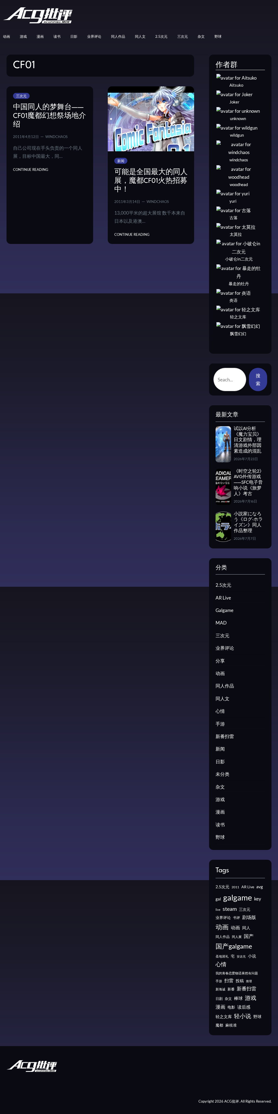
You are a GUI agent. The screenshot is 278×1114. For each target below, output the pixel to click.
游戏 (220, 799)
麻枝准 (231, 1025)
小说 (252, 955)
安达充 (241, 956)
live (218, 909)
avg (259, 886)
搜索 (258, 379)
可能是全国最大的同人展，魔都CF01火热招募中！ (151, 181)
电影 (231, 1007)
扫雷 (228, 980)
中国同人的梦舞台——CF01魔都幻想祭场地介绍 (49, 116)
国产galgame (234, 946)
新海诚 (220, 989)
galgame (237, 897)
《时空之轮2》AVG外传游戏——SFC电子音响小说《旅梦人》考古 (249, 482)
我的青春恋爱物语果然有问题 (237, 973)
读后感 (243, 1006)
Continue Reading (30, 169)
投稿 (240, 980)
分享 (220, 661)
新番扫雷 (225, 736)
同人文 (222, 698)
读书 (220, 824)
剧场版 (249, 917)
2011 (235, 887)
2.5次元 (223, 585)
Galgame (224, 610)
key (257, 899)
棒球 (238, 998)
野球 (220, 837)
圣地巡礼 (222, 956)
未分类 (222, 774)
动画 (220, 673)
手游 (220, 724)
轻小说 (242, 1015)
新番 (231, 989)
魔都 (219, 1025)
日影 (220, 761)
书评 (236, 917)
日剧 (219, 998)
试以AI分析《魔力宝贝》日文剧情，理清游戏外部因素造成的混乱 (247, 440)
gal (218, 898)
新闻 (120, 161)
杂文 (220, 787)
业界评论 (225, 648)
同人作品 (225, 686)
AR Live (223, 598)
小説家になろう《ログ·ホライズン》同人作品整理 (248, 522)
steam (230, 908)
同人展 (237, 937)
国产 (249, 936)
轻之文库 (224, 1016)
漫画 (220, 812)
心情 (220, 711)
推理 (249, 981)
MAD (221, 623)
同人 (246, 927)
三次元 (21, 96)
